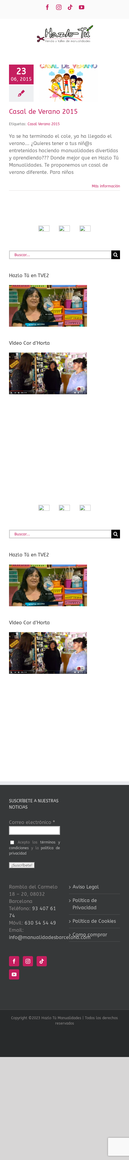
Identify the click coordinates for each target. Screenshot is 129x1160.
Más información (106, 186)
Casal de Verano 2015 (43, 112)
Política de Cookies (94, 921)
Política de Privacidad (85, 904)
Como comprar (90, 934)
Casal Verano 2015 (44, 124)
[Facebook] (14, 961)
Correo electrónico (32, 822)
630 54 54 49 (40, 923)
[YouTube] (14, 974)
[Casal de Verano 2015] (68, 83)
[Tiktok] (42, 961)
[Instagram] (28, 961)
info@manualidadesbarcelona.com (50, 937)
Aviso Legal (86, 887)
